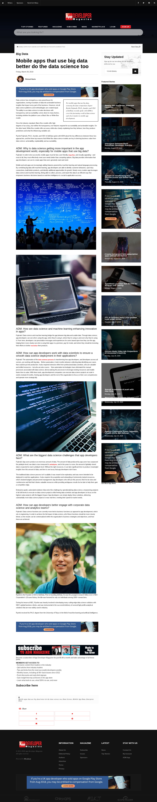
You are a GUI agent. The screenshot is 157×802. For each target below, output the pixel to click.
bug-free (72, 155)
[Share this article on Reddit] (72, 718)
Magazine (57, 27)
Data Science (67, 699)
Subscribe (72, 27)
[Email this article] (36, 723)
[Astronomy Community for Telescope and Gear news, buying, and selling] (125, 799)
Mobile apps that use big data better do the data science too (40, 699)
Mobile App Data (79, 699)
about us (62, 750)
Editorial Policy (64, 754)
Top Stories (27, 27)
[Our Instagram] (149, 3)
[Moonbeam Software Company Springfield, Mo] (31, 799)
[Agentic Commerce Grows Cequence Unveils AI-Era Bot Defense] (121, 424)
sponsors (20, 3)
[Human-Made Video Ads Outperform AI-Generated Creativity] (121, 344)
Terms (61, 765)
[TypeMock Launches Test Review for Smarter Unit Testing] (121, 279)
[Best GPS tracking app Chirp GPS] (63, 799)
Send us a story (32, 3)
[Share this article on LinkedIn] (36, 718)
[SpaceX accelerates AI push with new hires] (121, 380)
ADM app (126, 757)
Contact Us (127, 750)
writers (10, 3)
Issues (82, 754)
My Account (127, 754)
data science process (46, 359)
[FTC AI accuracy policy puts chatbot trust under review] (121, 311)
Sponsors (83, 757)
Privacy (61, 769)
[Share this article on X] (72, 713)
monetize (34, 345)
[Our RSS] (154, 3)
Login (112, 27)
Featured (43, 27)
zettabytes (53, 464)
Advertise (62, 761)
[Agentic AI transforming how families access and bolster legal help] (121, 170)
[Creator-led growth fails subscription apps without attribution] (121, 247)
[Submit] (152, 35)
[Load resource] (57, 92)
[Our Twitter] (143, 3)
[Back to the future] (2, 3)
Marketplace (98, 27)
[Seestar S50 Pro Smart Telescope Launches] (121, 99)
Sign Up (125, 27)
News (84, 27)
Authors (62, 757)
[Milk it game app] (94, 799)
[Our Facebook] (138, 3)
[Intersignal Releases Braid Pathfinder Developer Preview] (121, 134)
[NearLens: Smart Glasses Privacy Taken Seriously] (121, 403)
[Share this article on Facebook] (36, 713)
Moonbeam (27, 759)
